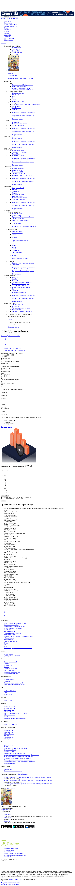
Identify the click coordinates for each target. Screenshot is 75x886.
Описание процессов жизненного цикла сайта (18, 756)
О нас (6, 746)
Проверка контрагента (19, 292)
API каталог (15, 306)
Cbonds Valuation (9, 634)
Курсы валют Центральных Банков (23, 217)
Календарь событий (18, 188)
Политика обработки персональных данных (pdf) (19, 761)
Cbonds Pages (16, 106)
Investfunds (7, 814)
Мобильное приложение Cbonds (22, 282)
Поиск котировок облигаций (21, 88)
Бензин (14, 249)
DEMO (10, 319)
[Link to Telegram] (5, 831)
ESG (13, 98)
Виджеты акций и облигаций (21, 287)
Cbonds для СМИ (17, 52)
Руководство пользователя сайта (14, 753)
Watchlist (7, 36)
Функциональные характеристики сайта (17, 755)
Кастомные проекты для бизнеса (22, 311)
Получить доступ (6, 427)
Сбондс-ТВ (7, 35)
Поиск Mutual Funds (18, 155)
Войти (3, 18)
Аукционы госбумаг (18, 194)
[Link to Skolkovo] (10, 845)
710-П (6, 692)
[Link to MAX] (5, 838)
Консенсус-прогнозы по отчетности (23, 263)
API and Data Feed (17, 304)
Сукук (14, 99)
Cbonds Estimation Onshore (12, 633)
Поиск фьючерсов (18, 168)
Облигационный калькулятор (21, 284)
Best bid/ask (7, 29)
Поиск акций (16, 122)
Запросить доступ (13, 327)
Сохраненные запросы (19, 285)
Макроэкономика (17, 233)
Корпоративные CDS (18, 173)
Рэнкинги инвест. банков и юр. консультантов (26, 104)
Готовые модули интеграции (21, 308)
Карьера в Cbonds (9, 751)
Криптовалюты (16, 215)
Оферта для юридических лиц (13, 760)
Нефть (14, 247)
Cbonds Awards (16, 108)
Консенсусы (8, 23)
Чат (13, 289)
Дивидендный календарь (19, 124)
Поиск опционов (17, 170)
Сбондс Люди (8, 40)
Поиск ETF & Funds (18, 150)
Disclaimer (7, 856)
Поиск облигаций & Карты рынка (22, 85)
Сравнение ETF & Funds (19, 152)
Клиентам (7, 852)
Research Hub (16, 49)
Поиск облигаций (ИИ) (11, 24)
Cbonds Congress (22, 774)
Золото (6, 31)
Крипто (8, 33)
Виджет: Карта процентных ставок (15, 718)
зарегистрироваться (14, 879)
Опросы (14, 109)
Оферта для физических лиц (13, 758)
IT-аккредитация (9, 763)
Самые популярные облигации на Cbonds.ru (18, 648)
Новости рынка (16, 47)
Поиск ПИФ (15, 154)
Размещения (15, 191)
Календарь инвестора (18, 199)
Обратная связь (9, 850)
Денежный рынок (17, 196)
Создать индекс (9, 710)
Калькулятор (8, 769)
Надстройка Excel (9, 679)
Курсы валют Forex (18, 218)
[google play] (18, 828)
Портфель (7, 21)
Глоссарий (15, 54)
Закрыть (3, 43)
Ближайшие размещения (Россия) (22, 90)
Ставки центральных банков (21, 220)
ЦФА (6, 28)
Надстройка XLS (9, 38)
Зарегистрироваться (11, 18)
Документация (16, 309)
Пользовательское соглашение (13, 853)
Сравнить (4, 336)
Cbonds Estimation (9, 631)
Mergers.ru (7, 818)
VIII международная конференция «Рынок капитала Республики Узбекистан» (28, 784)
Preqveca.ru (7, 821)
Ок (2, 877)
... (4, 613)
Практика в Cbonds (10, 750)
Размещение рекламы (11, 848)
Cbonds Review (9, 734)
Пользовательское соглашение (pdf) (15, 855)
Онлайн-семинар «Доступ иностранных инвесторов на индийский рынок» (27, 777)
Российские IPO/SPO (18, 125)
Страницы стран (17, 231)
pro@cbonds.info (6, 809)
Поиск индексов (17, 213)
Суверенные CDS (17, 172)
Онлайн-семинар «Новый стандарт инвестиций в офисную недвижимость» (28, 780)
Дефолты (14, 189)
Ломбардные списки (18, 101)
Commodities (15, 250)
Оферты (14, 193)
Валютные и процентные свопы (22, 175)
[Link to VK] (5, 836)
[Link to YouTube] (5, 833)
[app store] (6, 828)
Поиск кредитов (17, 138)
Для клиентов (8, 745)
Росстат (14, 234)
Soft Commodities (17, 252)
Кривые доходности (10, 26)
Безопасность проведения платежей (15, 748)
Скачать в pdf (35, 755)
